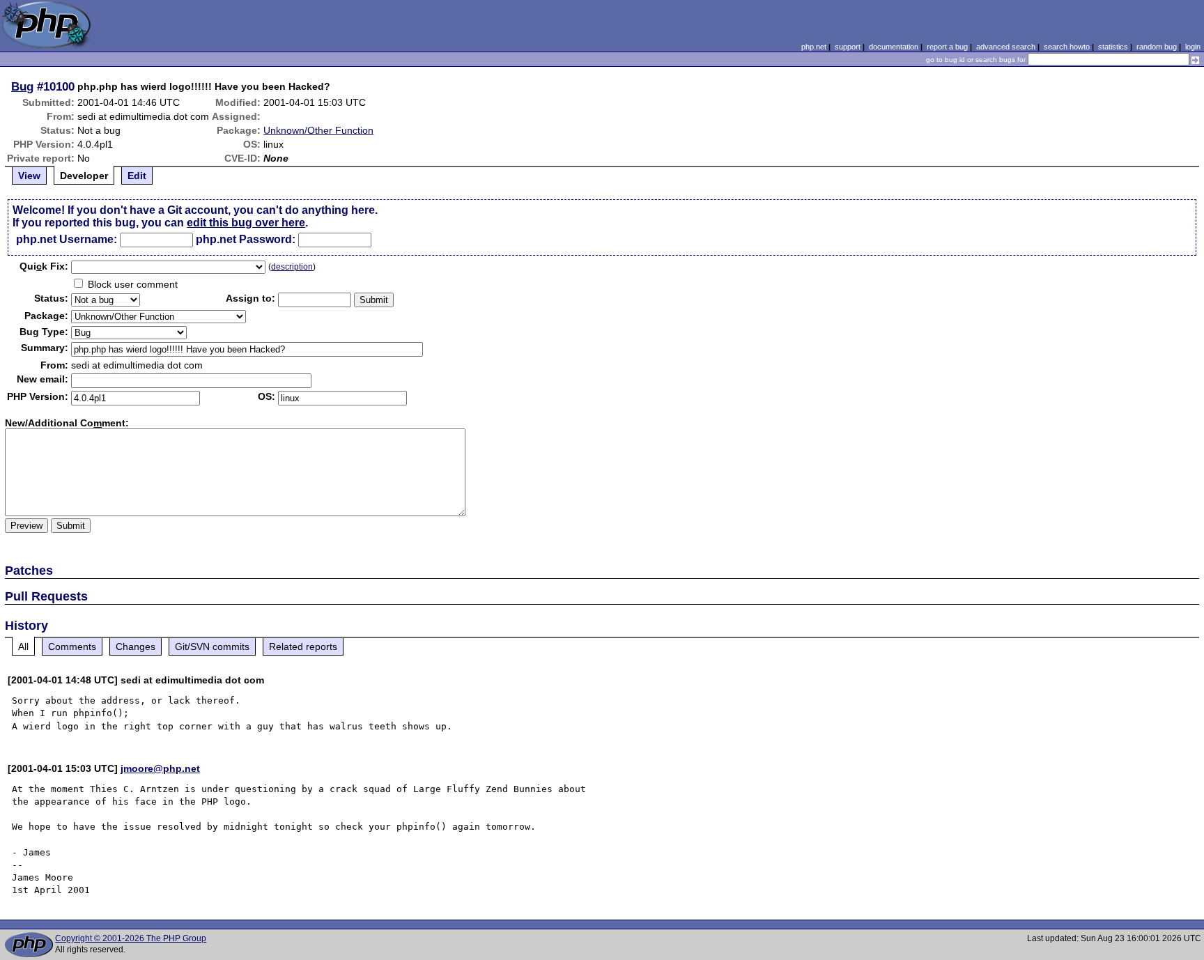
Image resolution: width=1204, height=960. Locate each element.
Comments (72, 646)
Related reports (303, 646)
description (292, 267)
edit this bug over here (246, 223)
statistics (1113, 46)
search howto (1067, 46)
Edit (137, 175)
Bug (22, 86)
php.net (813, 46)
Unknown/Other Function (318, 130)
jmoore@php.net (160, 768)
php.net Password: (245, 239)
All (23, 646)
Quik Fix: (44, 266)
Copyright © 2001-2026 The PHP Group (130, 938)
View (29, 175)
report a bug (947, 46)
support (847, 46)
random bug (1156, 46)
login (1193, 46)
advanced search (1005, 46)
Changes (135, 646)
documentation (893, 46)
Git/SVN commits (212, 646)
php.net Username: (66, 239)
